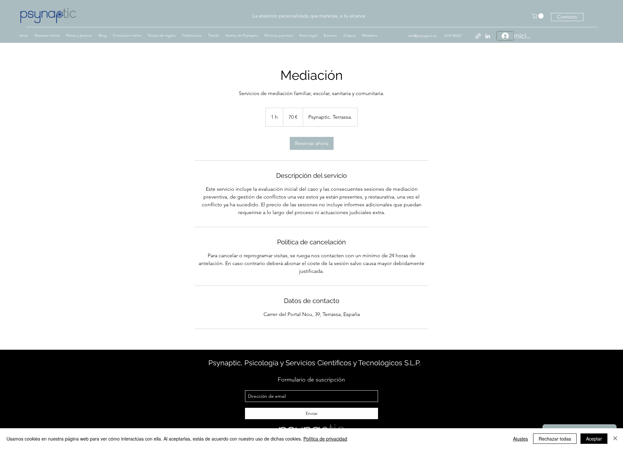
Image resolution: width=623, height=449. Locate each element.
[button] (538, 15)
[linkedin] (487, 36)
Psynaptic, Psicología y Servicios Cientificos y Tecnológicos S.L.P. (314, 362)
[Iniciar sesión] (505, 36)
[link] (312, 143)
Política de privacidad (325, 438)
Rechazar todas (555, 438)
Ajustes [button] (520, 438)
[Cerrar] (615, 438)
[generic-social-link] (478, 36)
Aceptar (594, 438)
